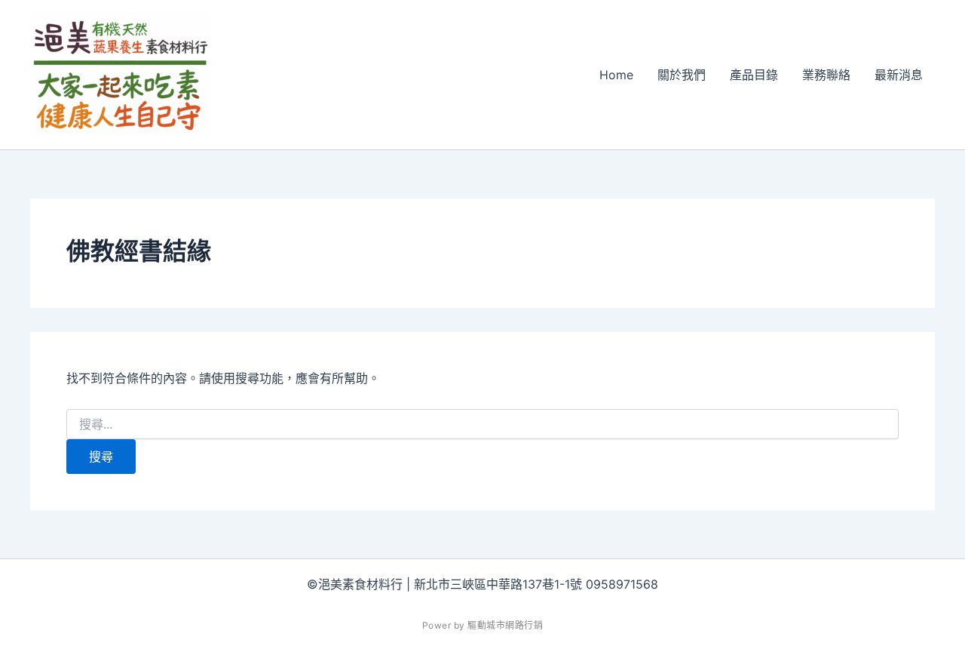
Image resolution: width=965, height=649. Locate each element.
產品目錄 (754, 74)
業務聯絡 (826, 74)
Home (616, 74)
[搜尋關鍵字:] (482, 424)
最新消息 (899, 74)
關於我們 (681, 74)
